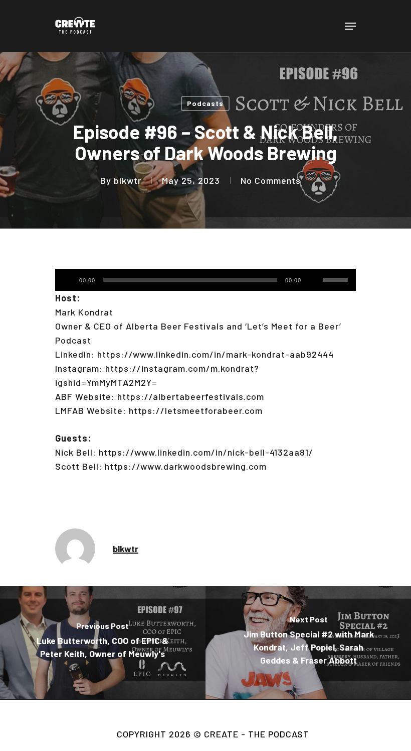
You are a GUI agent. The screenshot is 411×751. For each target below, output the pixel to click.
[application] (205, 280)
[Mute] (313, 280)
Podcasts (205, 103)
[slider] (337, 276)
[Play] (66, 280)
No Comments (271, 180)
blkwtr (127, 180)
